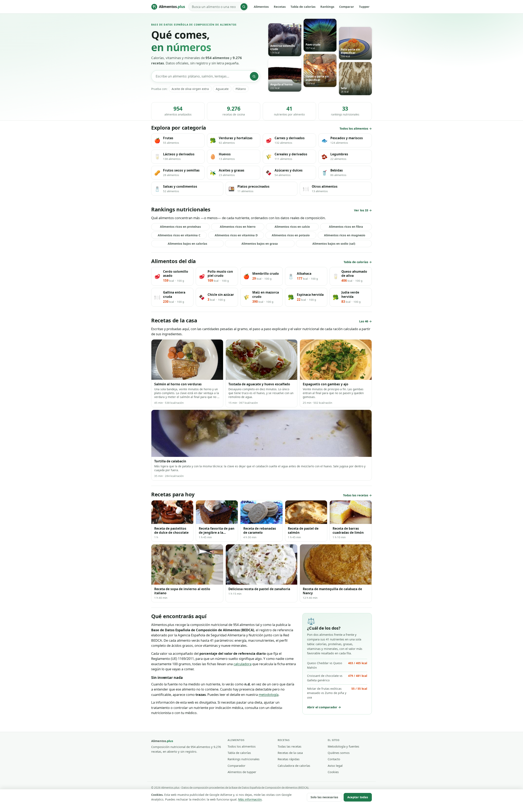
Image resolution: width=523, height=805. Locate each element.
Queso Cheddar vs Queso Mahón (337, 665)
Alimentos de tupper (242, 772)
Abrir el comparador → (324, 707)
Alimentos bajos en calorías (187, 244)
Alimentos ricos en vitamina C (179, 235)
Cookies (333, 772)
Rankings (327, 6)
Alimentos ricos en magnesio (344, 235)
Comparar (346, 6)
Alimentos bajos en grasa (259, 244)
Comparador (236, 766)
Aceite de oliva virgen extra (190, 89)
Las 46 (363, 321)
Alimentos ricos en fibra (346, 227)
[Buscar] (243, 6)
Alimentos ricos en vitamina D (236, 235)
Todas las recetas (355, 495)
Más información (250, 799)
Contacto (334, 759)
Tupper (364, 6)
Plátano (241, 89)
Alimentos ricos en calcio (292, 227)
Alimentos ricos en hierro (238, 227)
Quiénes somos (339, 753)
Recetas (280, 6)
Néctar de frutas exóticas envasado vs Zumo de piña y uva (337, 693)
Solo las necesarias (324, 797)
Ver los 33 (361, 210)
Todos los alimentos (354, 128)
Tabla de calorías (303, 6)
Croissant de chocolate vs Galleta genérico (337, 678)
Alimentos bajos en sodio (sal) (333, 244)
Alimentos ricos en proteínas (180, 227)
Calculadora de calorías (294, 766)
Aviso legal (335, 766)
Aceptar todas (357, 797)
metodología (268, 694)
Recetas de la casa (290, 753)
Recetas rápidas (288, 759)
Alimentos (261, 6)
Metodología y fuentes (343, 746)
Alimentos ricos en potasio (291, 235)
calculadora (242, 663)
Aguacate (222, 89)
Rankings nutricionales (243, 759)
